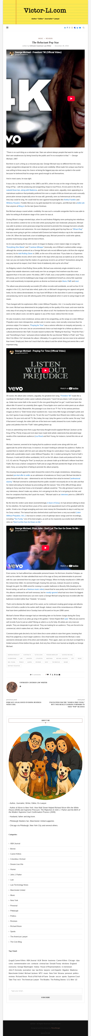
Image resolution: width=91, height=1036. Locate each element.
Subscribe (45, 997)
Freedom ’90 (66, 396)
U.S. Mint (70, 980)
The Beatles (56, 662)
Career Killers (15, 854)
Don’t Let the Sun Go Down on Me (27, 522)
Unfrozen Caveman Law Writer (40, 46)
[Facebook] (67, 27)
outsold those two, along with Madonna (21, 190)
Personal (13, 906)
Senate (52, 976)
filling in (21, 206)
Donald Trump (55, 964)
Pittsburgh (14, 911)
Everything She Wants (15, 247)
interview (64, 494)
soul (77, 281)
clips (78, 960)
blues (64, 281)
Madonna (49, 658)
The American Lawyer (19, 937)
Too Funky (19, 519)
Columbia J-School (17, 859)
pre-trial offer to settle (22, 475)
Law (12, 880)
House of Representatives (50, 967)
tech (19, 980)
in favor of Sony (53, 503)
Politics (13, 916)
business (51, 960)
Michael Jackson (62, 658)
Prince (21, 662)
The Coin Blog (16, 942)
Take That (12, 980)
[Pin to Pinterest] (54, 675)
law (21, 658)
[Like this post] (48, 675)
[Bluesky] (77, 27)
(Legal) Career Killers (17, 960)
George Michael (67, 654)
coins (11, 964)
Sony (46, 662)
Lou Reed (39, 436)
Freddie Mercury (52, 654)
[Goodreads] (72, 27)
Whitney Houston (13, 203)
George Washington (25, 967)
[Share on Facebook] (50, 675)
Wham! (66, 662)
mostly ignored (52, 592)
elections (65, 964)
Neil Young (11, 662)
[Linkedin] (65, 27)
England (73, 964)
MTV (72, 658)
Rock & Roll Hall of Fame (38, 976)
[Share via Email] (59, 675)
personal (68, 973)
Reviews (13, 921)
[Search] (83, 27)
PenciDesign (55, 1028)
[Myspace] (74, 27)
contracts (27, 654)
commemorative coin (22, 964)
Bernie (13, 849)
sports (64, 976)
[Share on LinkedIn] (57, 675)
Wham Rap (77, 229)
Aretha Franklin (70, 200)
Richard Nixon (16, 926)
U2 (76, 980)
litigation (39, 658)
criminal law (44, 964)
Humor (13, 869)
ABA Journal (15, 843)
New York (14, 900)
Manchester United (17, 890)
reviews (38, 662)
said (66, 619)
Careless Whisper (36, 247)
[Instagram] (69, 27)
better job (80, 203)
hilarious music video (35, 589)
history (36, 967)
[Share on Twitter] (52, 675)
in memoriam (12, 658)
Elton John (39, 654)
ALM (39, 960)
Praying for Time (37, 325)
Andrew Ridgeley (14, 654)
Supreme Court (74, 976)
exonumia (12, 967)
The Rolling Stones (58, 980)
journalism (27, 970)
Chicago (71, 960)
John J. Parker (16, 875)
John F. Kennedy (15, 970)
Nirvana (61, 973)
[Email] (80, 27)
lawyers (29, 658)
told (25, 253)
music (80, 658)
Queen (29, 662)
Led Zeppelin (56, 970)
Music (12, 895)
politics (75, 973)
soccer (58, 976)
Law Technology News (19, 885)
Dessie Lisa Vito (16, 864)
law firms (39, 970)
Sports (12, 931)
